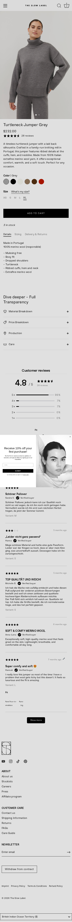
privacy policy (26, 474)
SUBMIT (18, 471)
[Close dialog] (70, 437)
